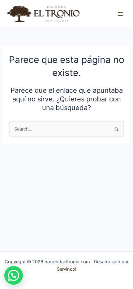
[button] (13, 275)
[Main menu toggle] (120, 13)
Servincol (66, 269)
